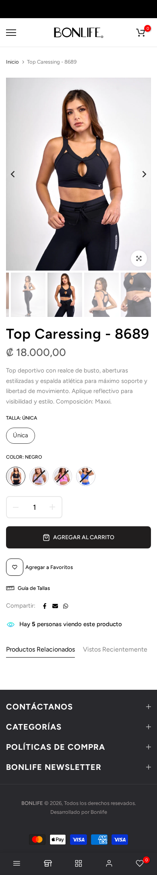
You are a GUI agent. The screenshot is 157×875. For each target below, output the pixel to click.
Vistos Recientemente (115, 649)
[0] (140, 32)
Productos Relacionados (40, 649)
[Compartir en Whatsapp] (65, 606)
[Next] (139, 174)
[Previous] (18, 174)
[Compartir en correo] (55, 606)
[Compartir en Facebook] (44, 606)
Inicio (12, 62)
